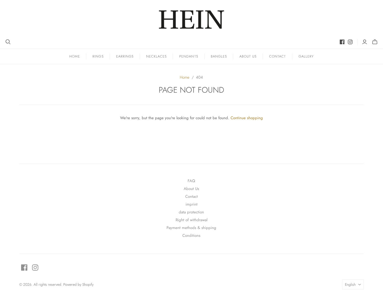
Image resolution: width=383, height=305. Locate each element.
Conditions (191, 235)
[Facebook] (342, 42)
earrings (125, 56)
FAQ (191, 181)
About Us (248, 56)
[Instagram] (350, 42)
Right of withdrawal (191, 220)
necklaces (156, 56)
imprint (191, 204)
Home (74, 56)
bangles (219, 56)
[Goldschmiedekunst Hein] (191, 19)
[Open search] (8, 42)
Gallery (306, 56)
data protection (191, 212)
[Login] (364, 42)
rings (97, 56)
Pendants (188, 56)
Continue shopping (247, 118)
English (350, 284)
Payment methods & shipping (191, 228)
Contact (277, 56)
